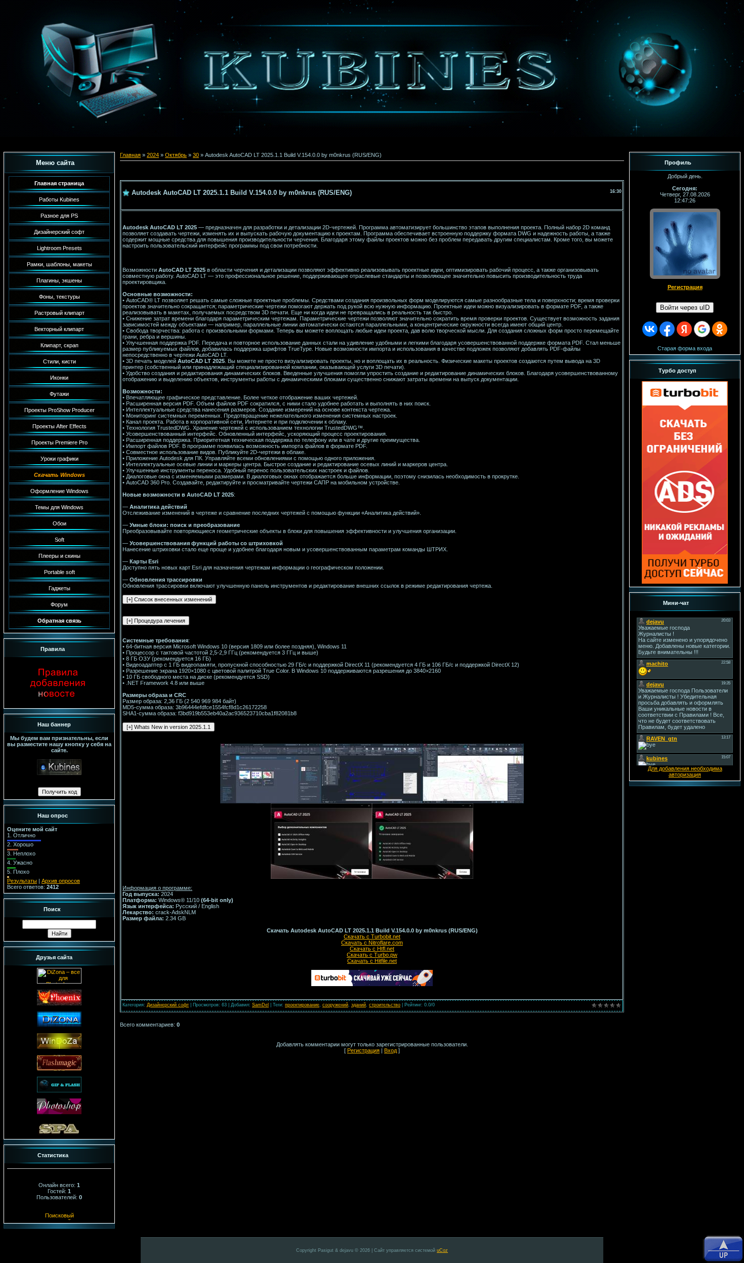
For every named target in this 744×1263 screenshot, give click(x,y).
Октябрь (176, 155)
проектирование (302, 1004)
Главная (130, 155)
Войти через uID (685, 307)
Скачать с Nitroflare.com (372, 943)
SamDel (260, 1004)
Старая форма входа (684, 348)
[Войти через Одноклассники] (719, 329)
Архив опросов (61, 881)
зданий (358, 1004)
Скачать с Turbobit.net (372, 936)
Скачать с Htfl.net (372, 949)
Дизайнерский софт (168, 1004)
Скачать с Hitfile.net (372, 961)
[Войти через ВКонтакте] (649, 329)
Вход (390, 1050)
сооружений (335, 1004)
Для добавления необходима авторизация (685, 771)
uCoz (442, 1250)
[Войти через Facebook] (667, 329)
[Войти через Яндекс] (684, 329)
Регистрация (363, 1050)
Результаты (22, 881)
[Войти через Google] (702, 329)
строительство (384, 1004)
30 (196, 155)
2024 (153, 155)
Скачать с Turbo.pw (372, 955)
